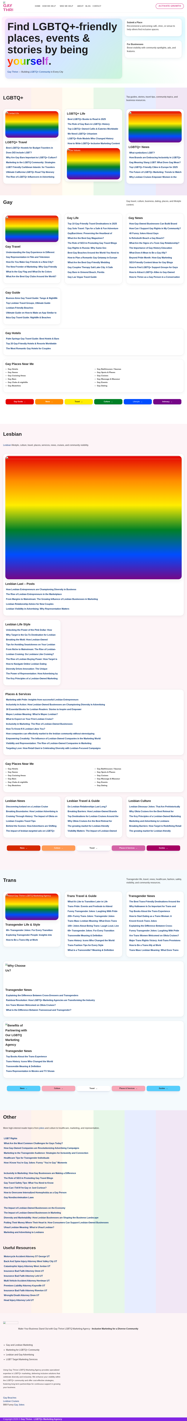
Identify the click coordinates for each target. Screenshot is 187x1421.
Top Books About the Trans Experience (149, 911)
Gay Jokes (19, 1405)
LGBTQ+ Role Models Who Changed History (90, 138)
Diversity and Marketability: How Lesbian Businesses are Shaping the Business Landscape (51, 1217)
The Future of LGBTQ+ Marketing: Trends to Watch (155, 172)
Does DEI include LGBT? (19, 152)
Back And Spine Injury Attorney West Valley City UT (30, 1261)
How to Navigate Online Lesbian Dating (26, 664)
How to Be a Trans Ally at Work (22, 940)
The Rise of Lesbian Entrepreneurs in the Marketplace (34, 594)
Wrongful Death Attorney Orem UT (21, 1295)
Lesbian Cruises (11, 1401)
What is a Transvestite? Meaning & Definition (91, 950)
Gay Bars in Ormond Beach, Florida (86, 272)
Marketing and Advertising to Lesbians (149, 821)
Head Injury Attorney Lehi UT (19, 1300)
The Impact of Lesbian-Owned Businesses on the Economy (34, 1208)
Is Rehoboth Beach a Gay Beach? (146, 238)
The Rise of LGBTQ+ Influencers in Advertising (30, 177)
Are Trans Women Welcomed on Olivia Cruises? (154, 935)
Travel (77, 402)
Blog (88, 6)
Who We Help (66, 6)
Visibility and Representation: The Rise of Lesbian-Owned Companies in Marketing (48, 743)
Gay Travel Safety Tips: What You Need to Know (28, 1183)
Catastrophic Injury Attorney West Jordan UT (27, 1266)
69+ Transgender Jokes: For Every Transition (29, 930)
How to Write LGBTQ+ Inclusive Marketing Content (94, 143)
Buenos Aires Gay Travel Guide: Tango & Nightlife (31, 298)
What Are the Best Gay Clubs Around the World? (31, 276)
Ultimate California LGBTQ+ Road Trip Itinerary (30, 172)
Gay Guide (18, 402)
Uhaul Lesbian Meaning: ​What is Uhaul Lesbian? (29, 1227)
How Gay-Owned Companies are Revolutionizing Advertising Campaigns (41, 1148)
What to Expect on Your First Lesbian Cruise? (29, 719)
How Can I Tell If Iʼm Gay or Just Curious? (25, 1188)
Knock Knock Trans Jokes (143, 921)
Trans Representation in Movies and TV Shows (30, 1071)
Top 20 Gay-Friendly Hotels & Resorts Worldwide (31, 343)
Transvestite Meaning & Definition (85, 935)
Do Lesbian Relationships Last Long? (87, 806)
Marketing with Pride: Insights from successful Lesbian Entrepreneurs (42, 699)
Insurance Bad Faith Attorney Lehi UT (23, 1276)
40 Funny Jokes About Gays (144, 233)
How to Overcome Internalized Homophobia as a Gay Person (35, 1192)
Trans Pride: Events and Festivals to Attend (90, 906)
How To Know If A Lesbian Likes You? (25, 729)
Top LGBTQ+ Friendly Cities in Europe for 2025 (153, 167)
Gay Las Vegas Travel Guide (82, 277)
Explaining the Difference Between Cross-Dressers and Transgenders (42, 995)
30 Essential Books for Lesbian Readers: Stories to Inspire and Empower (43, 709)
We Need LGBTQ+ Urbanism (82, 134)
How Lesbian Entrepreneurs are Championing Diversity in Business (41, 589)
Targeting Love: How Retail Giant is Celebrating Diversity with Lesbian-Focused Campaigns (53, 748)
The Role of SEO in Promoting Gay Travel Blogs (92, 243)
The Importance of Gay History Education (150, 248)
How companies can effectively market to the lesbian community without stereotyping (50, 733)
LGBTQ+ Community (40, 72)
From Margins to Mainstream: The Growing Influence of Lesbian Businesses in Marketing (52, 599)
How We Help (49, 6)
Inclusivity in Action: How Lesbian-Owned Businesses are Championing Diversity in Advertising (55, 704)
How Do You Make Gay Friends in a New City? (29, 262)
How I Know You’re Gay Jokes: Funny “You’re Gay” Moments (35, 1163)
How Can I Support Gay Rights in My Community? (155, 228)
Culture (107, 402)
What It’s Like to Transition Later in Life (88, 901)
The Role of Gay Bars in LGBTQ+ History (89, 124)
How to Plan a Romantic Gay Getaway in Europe (92, 257)
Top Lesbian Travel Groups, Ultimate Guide (28, 303)
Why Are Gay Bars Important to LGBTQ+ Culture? (31, 157)
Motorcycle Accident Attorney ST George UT (27, 1256)
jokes (41, 1128)
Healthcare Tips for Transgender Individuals (26, 1158)
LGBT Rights (10, 1138)
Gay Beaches (9, 1398)
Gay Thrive (12, 72)
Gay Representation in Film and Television (28, 257)
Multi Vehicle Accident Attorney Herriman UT (27, 1281)
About (80, 6)
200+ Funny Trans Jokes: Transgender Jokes (91, 916)
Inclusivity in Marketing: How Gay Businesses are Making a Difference (40, 1173)
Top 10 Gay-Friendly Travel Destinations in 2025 (92, 224)
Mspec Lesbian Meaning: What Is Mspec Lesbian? (32, 714)
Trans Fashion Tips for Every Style (85, 945)
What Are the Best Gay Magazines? (86, 238)
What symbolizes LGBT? (142, 153)
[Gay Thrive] (15, 6)
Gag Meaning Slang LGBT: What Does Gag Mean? (155, 162)
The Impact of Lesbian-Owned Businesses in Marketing (32, 1213)
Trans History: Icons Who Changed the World (91, 940)
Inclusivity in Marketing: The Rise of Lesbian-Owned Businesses (39, 724)
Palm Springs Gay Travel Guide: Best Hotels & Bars (32, 339)
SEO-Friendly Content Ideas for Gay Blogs (151, 262)
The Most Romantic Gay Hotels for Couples (28, 348)
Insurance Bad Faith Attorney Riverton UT (25, 1290)
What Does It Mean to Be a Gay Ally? (148, 253)
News (47, 402)
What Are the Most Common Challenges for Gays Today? (33, 1143)
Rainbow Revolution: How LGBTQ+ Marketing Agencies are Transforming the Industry (50, 1000)
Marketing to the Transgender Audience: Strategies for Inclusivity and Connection (46, 1153)
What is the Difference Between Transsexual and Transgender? (38, 1010)
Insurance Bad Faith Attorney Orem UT (24, 1271)
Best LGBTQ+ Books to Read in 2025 (87, 119)
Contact (97, 6)
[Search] (32, 6)
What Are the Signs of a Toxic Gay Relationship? (154, 243)
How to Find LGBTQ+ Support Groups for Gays (153, 267)
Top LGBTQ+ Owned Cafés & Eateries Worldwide (93, 129)
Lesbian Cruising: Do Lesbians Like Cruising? (30, 654)
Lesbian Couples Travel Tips (21, 821)
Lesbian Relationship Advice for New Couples (30, 604)
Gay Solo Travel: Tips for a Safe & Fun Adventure (93, 228)
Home (37, 6)
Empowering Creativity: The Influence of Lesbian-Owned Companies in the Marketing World (53, 738)
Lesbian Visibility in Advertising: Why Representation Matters (37, 609)
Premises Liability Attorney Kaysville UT (24, 1285)
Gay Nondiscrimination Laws (19, 1197)
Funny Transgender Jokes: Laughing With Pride (92, 911)
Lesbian (7, 445)
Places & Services (127, 848)
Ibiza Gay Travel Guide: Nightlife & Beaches (28, 317)
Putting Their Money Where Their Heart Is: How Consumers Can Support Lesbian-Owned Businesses (56, 1222)
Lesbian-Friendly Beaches (19, 308)
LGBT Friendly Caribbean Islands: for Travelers (30, 167)
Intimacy (165, 402)
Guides (162, 848)
